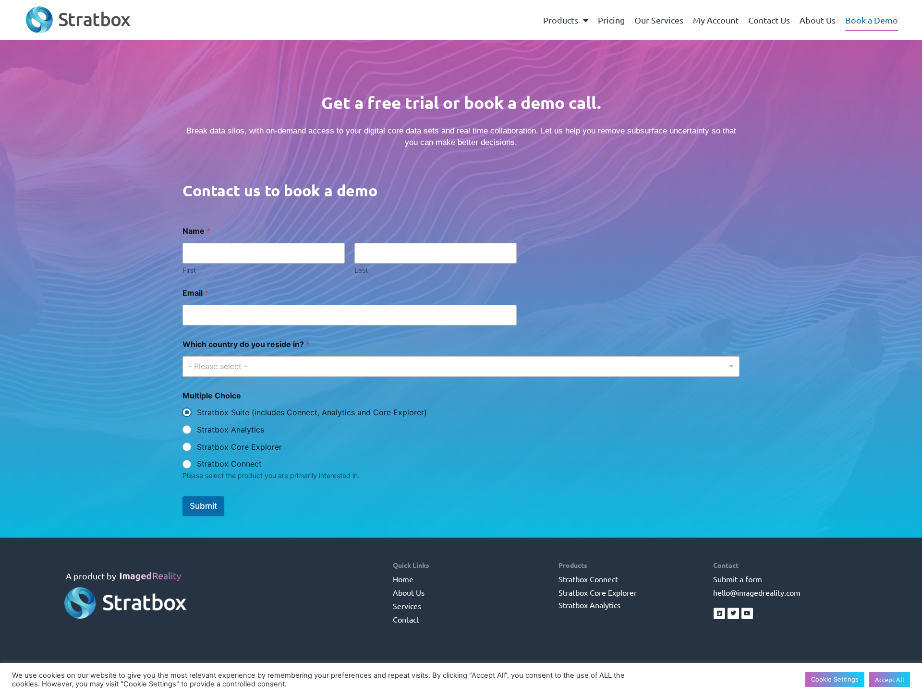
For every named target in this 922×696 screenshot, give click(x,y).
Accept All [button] (889, 679)
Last (361, 270)
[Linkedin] (719, 613)
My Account (716, 20)
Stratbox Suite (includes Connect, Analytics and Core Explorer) (312, 412)
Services (407, 606)
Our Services (658, 20)
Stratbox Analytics (230, 429)
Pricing (611, 20)
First (189, 270)
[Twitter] (733, 613)
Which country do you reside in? (246, 344)
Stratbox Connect (229, 463)
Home (403, 579)
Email (195, 293)
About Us (818, 20)
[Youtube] (747, 613)
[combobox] (461, 366)
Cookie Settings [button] (835, 679)
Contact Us (769, 20)
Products (560, 20)
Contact (406, 619)
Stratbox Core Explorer (239, 447)
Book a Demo (871, 20)
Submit (203, 506)
